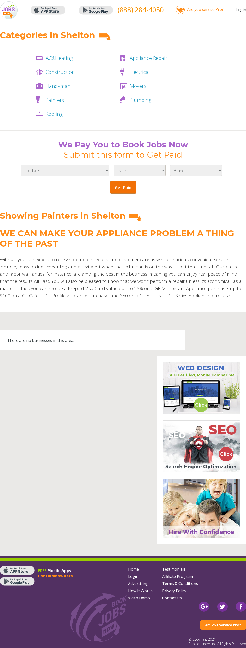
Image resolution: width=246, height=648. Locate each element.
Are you (223, 625)
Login (241, 9)
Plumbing (141, 99)
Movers (138, 86)
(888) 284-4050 (141, 9)
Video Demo (139, 598)
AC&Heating (59, 58)
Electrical (140, 72)
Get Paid (123, 187)
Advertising (138, 583)
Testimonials (173, 569)
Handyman (58, 86)
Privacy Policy (174, 590)
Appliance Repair (148, 58)
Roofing (54, 113)
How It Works (140, 590)
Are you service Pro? (205, 9)
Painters (55, 99)
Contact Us (172, 598)
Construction (60, 72)
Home (133, 569)
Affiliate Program (177, 576)
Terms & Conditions (180, 583)
